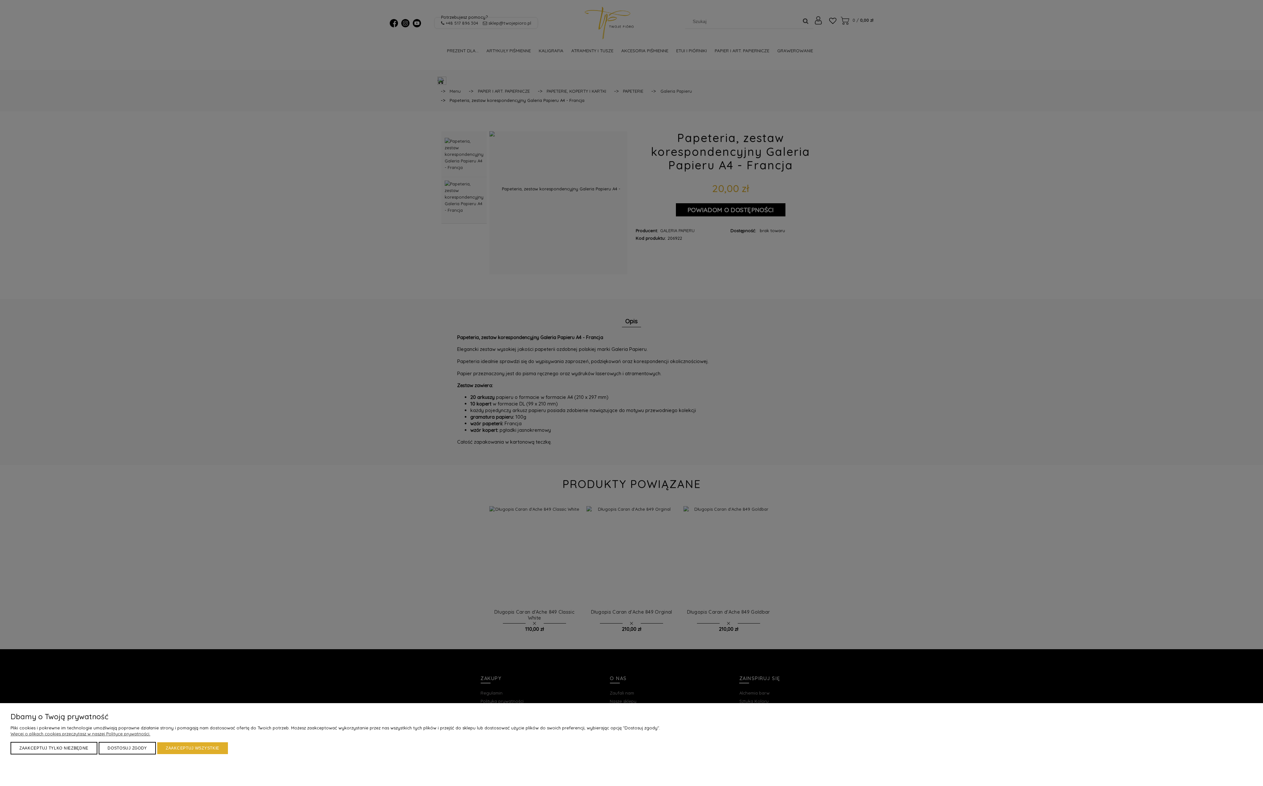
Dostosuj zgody (127, 748)
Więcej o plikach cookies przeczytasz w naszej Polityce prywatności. (80, 733)
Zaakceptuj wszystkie (192, 748)
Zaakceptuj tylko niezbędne (53, 748)
